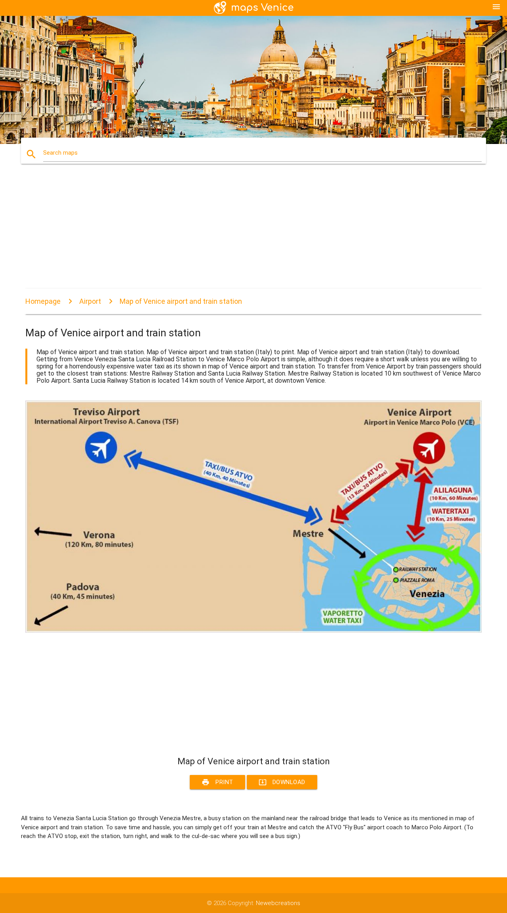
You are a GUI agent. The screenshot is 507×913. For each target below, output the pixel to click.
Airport (90, 301)
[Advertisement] (253, 233)
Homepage (43, 301)
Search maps (60, 152)
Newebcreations (278, 903)
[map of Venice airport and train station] (253, 630)
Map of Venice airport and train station (181, 301)
